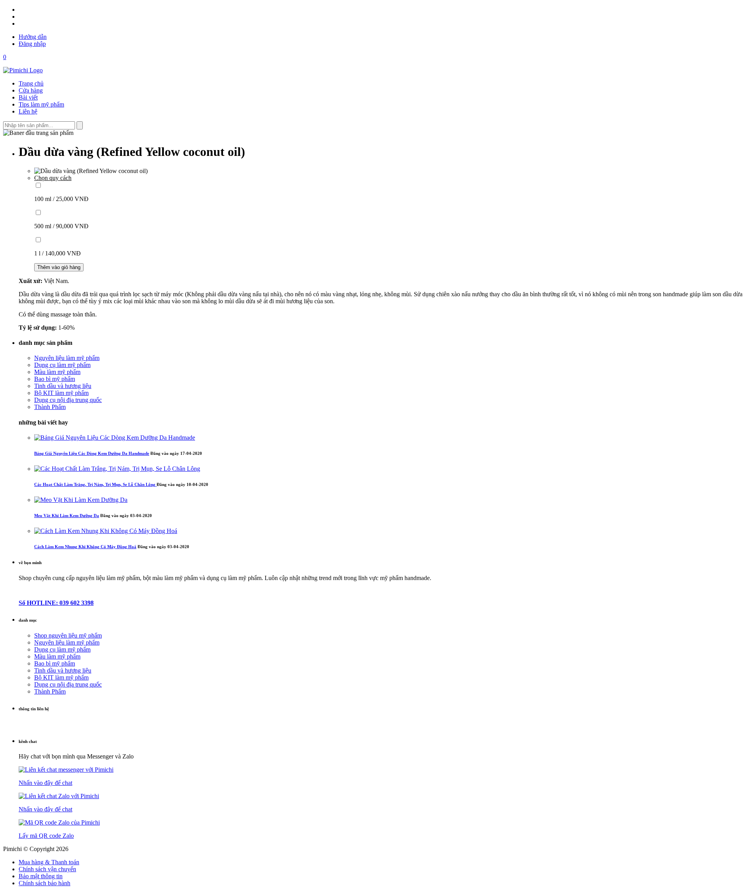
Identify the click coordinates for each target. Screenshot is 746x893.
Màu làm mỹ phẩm (57, 372)
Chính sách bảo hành (44, 883)
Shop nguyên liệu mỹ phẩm (68, 635)
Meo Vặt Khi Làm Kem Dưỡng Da (66, 515)
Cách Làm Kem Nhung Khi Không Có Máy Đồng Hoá (85, 546)
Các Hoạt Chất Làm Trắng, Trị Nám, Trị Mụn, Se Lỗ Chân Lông (95, 484)
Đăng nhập (32, 43)
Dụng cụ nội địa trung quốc (68, 400)
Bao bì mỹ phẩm (54, 379)
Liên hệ (28, 111)
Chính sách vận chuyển (47, 869)
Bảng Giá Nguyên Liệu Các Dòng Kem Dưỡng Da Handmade (91, 453)
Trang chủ (31, 83)
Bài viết (28, 97)
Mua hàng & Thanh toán (49, 862)
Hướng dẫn (33, 36)
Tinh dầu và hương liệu (62, 386)
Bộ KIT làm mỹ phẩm (61, 393)
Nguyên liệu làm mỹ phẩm (66, 358)
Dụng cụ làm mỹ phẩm (62, 365)
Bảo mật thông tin (41, 876)
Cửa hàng (31, 90)
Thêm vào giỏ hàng (58, 267)
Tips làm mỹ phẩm (41, 104)
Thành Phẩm (50, 407)
